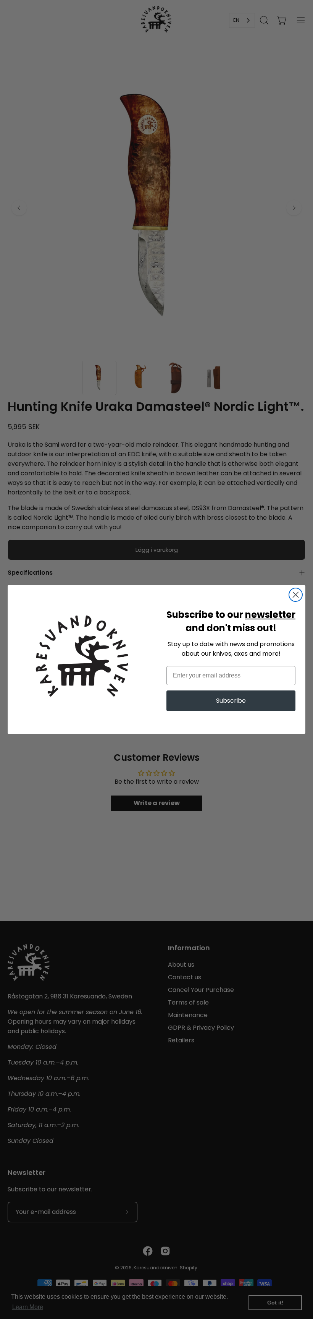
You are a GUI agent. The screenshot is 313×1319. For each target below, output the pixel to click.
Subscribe (231, 700)
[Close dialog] (295, 594)
